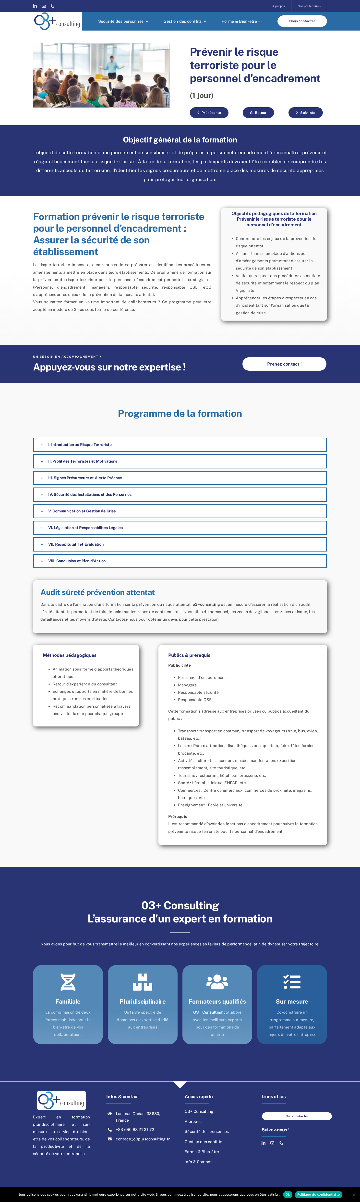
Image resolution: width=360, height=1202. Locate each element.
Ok (288, 1194)
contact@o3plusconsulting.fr (143, 1139)
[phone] (53, 6)
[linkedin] (35, 6)
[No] (353, 1194)
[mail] (44, 6)
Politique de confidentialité (318, 1194)
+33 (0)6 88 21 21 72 (135, 1129)
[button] (180, 444)
